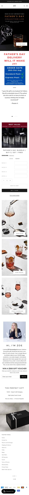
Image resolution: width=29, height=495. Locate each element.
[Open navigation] (2, 5)
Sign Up (23, 377)
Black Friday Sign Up (6, 469)
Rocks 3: (4, 171)
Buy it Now (14, 190)
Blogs (3, 452)
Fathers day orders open (14, 1)
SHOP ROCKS (19, 272)
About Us (4, 447)
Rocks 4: (4, 176)
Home (3, 437)
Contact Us (4, 440)
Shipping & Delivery (6, 445)
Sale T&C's (4, 455)
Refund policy (5, 464)
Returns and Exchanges (7, 442)
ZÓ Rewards (5, 457)
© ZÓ (14, 479)
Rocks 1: (4, 163)
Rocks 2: (4, 167)
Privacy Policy (5, 467)
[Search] (24, 5)
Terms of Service (5, 462)
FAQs (3, 450)
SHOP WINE (19, 233)
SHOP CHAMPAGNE (17, 311)
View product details (14, 195)
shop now (21, 44)
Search (3, 459)
